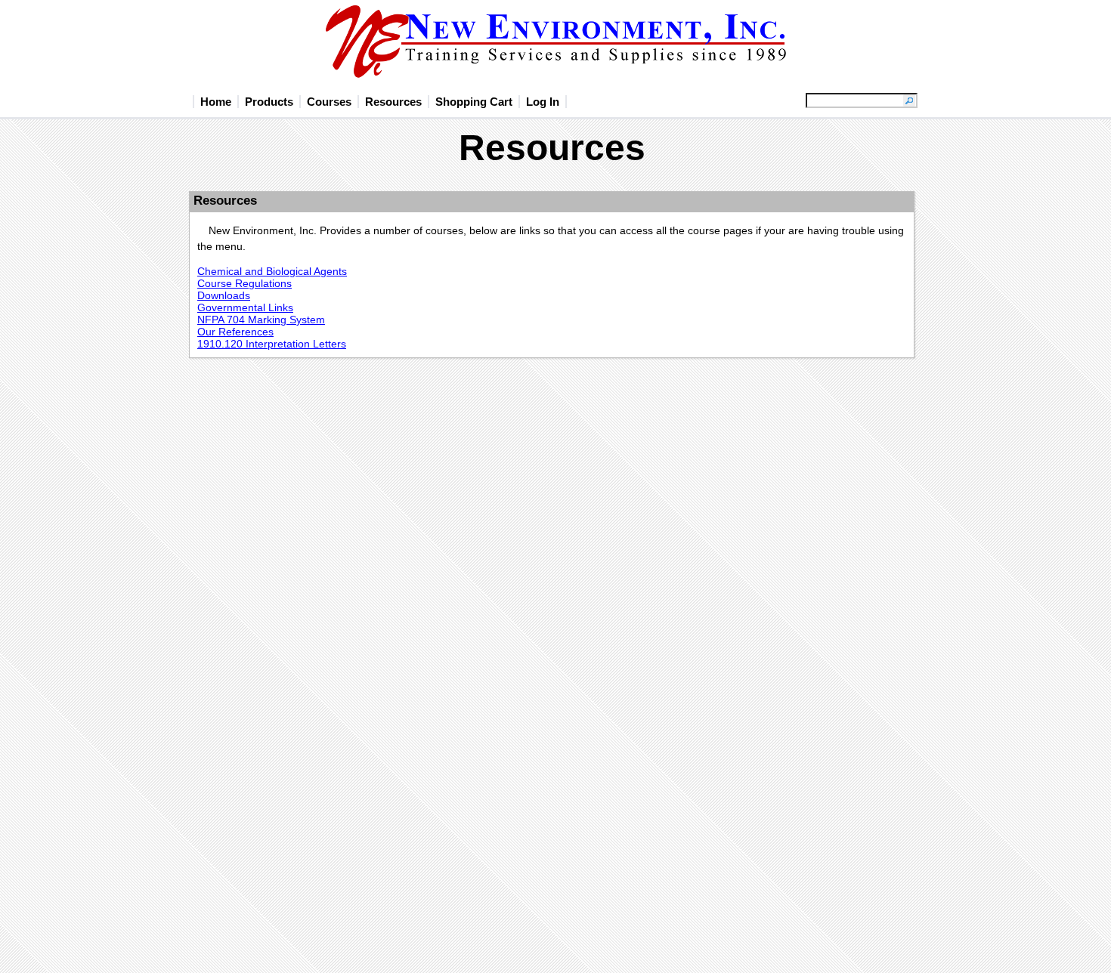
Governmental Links (245, 307)
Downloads (223, 295)
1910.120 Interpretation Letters (271, 344)
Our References (235, 332)
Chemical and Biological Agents (272, 271)
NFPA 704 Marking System (261, 320)
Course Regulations (244, 283)
